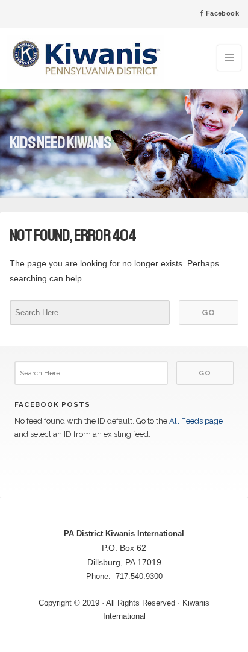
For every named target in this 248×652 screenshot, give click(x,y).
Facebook (221, 13)
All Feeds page (196, 420)
